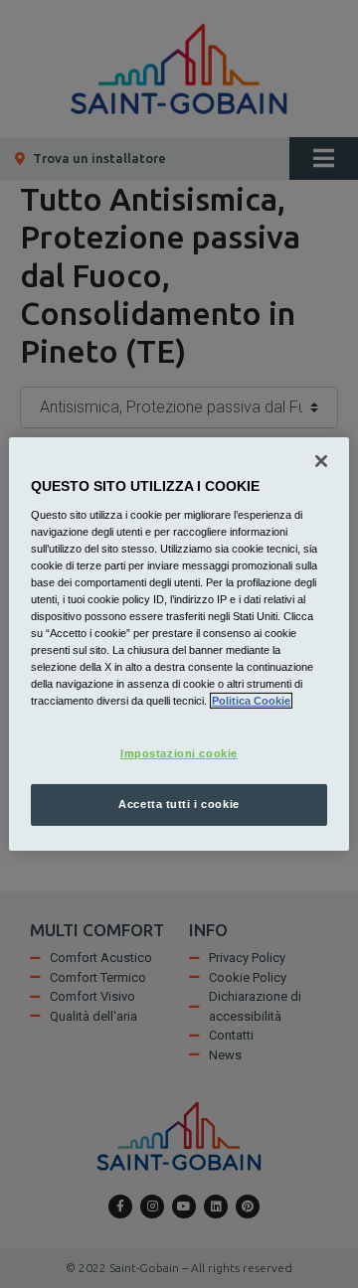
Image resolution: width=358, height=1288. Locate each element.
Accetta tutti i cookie (179, 804)
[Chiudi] (321, 461)
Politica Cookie (251, 701)
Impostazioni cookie (179, 753)
